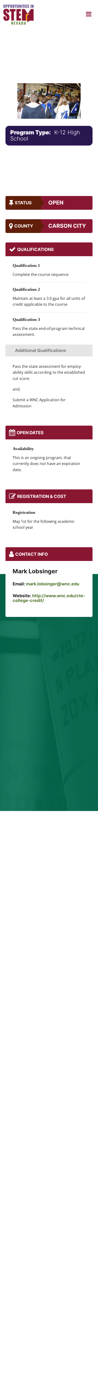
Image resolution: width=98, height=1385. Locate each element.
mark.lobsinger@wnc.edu (52, 583)
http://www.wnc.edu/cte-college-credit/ (49, 598)
